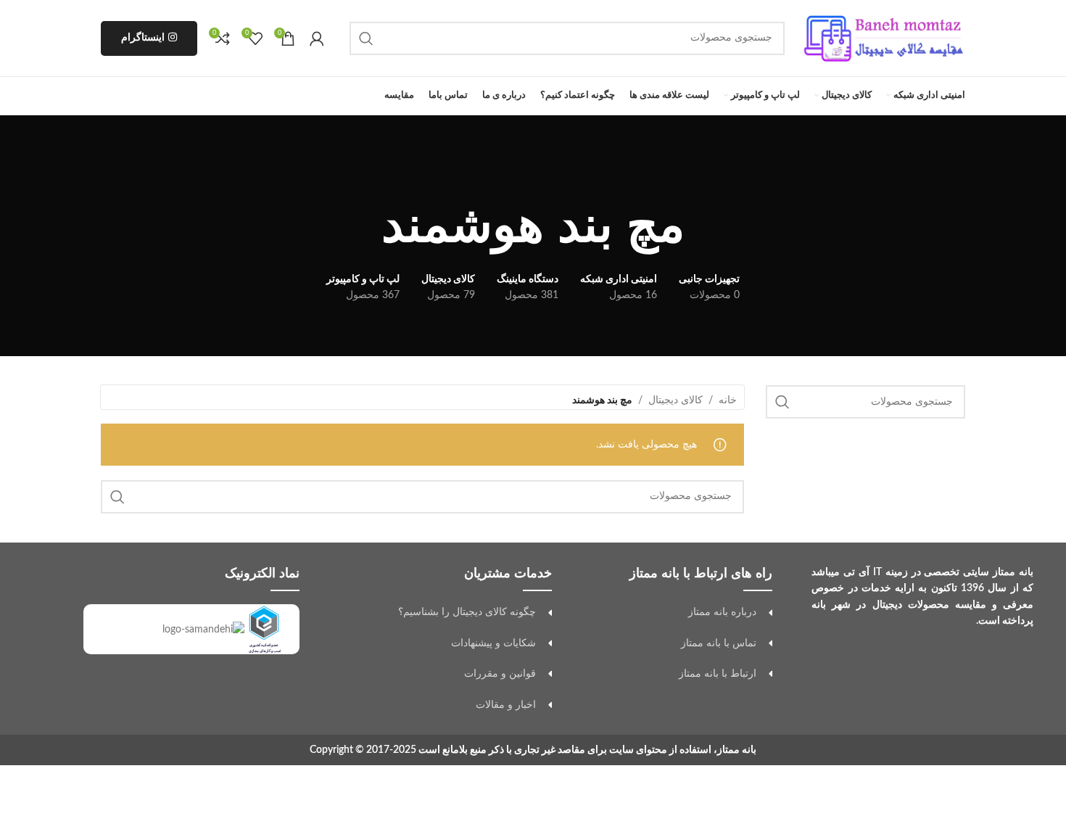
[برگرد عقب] (533, 177)
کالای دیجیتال (675, 400)
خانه (728, 400)
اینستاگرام (143, 38)
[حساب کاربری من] (316, 38)
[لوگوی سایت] (882, 38)
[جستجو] (366, 38)
